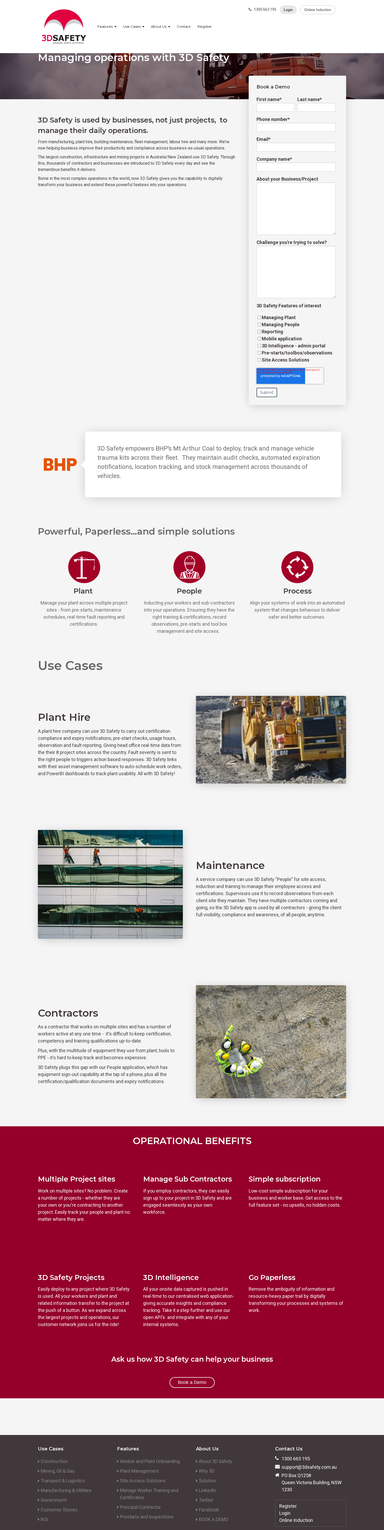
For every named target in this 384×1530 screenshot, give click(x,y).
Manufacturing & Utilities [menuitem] (66, 1490)
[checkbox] (296, 338)
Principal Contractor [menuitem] (140, 1507)
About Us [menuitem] (158, 26)
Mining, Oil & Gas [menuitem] (58, 1471)
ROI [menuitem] (44, 1519)
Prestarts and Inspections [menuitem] (147, 1517)
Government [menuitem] (54, 1500)
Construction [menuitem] (54, 1461)
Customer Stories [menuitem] (59, 1509)
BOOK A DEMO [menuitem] (213, 1519)
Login (288, 10)
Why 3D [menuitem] (206, 1471)
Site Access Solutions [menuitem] (143, 1480)
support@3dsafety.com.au (309, 1467)
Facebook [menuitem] (209, 1509)
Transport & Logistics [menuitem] (63, 1480)
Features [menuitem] (105, 26)
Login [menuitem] (284, 1513)
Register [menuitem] (204, 26)
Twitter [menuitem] (206, 1500)
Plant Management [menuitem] (139, 1471)
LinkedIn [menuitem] (207, 1490)
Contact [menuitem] (184, 26)
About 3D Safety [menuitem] (215, 1461)
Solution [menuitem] (207, 1480)
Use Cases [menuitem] (132, 26)
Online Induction (317, 10)
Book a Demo (192, 1382)
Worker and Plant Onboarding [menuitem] (150, 1461)
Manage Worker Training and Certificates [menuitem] (149, 1494)
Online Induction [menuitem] (296, 1520)
